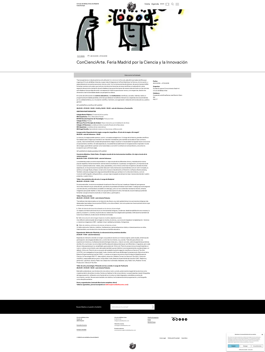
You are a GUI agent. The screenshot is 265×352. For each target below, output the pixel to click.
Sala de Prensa (151, 322)
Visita (147, 3)
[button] (262, 334)
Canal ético (184, 338)
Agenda (155, 3)
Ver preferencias (257, 346)
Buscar (172, 4)
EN (163, 4)
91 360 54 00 (117, 319)
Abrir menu (177, 4)
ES (161, 4)
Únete (149, 319)
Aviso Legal (250, 349)
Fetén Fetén (95, 154)
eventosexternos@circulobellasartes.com (125, 330)
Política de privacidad (243, 349)
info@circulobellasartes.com (121, 320)
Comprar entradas (167, 4)
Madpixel (111, 179)
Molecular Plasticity (92, 232)
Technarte (124, 266)
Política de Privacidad (173, 338)
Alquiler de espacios (153, 317)
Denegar (245, 346)
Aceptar (233, 346)
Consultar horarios (82, 325)
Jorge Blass (113, 132)
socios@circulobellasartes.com (122, 325)
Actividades (81, 56)
